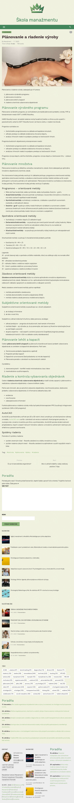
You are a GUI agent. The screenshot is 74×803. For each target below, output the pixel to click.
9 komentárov (21, 634)
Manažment (7, 41)
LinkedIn (4, 770)
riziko (6, 687)
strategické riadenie (60, 687)
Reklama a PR (19, 785)
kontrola (11, 452)
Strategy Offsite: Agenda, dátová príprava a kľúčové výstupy (30, 579)
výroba (36, 694)
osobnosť (33, 680)
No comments (36, 797)
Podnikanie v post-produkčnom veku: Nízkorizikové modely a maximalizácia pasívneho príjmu (39, 547)
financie (60, 670)
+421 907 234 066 (8, 765)
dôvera (50, 670)
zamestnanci (48, 694)
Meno (4, 514)
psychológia (41, 684)
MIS (66, 677)
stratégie (19, 690)
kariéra (17, 673)
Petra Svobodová (37, 765)
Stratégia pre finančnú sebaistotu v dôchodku (25, 558)
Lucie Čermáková (37, 783)
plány (28, 452)
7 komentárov (22, 655)
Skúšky (4, 799)
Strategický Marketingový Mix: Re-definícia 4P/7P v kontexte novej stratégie (35, 590)
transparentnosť (33, 690)
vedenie (66, 690)
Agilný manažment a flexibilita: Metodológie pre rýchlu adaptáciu (31, 536)
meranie (58, 677)
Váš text (5, 486)
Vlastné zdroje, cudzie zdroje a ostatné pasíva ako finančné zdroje (31, 631)
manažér (31, 677)
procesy (29, 684)
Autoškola (11, 787)
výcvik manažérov (23, 694)
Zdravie (4, 794)
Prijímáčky (13, 790)
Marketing (14, 797)
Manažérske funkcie (8, 775)
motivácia (7, 680)
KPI (62, 673)
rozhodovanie (18, 687)
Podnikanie (5, 792)
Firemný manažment (8, 777)
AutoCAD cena (14, 419)
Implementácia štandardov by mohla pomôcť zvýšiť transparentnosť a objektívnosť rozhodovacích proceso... (60, 780)
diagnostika (39, 670)
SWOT (9, 794)
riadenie (36, 452)
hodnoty (7, 673)
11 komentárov (21, 623)
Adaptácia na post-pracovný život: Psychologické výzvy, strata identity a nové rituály (37, 569)
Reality (18, 787)
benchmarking (25, 670)
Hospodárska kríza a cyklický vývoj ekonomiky (25, 652)
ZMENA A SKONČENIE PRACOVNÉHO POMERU (24, 609)
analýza (13, 670)
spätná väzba (44, 687)
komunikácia (30, 673)
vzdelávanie (8, 694)
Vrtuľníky (5, 787)
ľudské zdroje (62, 694)
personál (59, 680)
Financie (12, 792)
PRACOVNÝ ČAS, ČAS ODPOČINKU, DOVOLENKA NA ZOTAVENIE (29, 620)
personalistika (46, 680)
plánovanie (20, 452)
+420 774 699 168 (8, 767)
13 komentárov (21, 612)
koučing (54, 673)
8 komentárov (21, 644)
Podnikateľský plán (18, 794)
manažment (18, 677)
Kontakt (13, 780)
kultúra (6, 677)
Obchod (9, 799)
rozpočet (31, 687)
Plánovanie (7, 32)
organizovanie (21, 680)
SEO (13, 785)
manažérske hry (44, 677)
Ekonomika (19, 792)
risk (62, 684)
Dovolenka (16, 799)
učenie (55, 690)
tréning (46, 690)
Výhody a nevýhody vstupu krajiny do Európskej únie (27, 642)
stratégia (7, 690)
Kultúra (20, 797)
